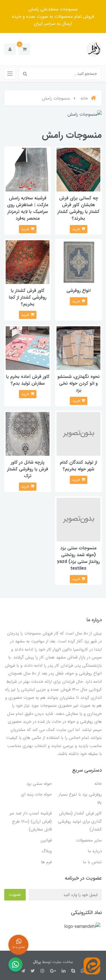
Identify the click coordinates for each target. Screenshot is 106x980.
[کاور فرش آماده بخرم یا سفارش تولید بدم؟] (27, 347)
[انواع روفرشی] (78, 261)
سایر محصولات (89, 840)
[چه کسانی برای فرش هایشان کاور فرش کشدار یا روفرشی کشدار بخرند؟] (78, 169)
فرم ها (46, 862)
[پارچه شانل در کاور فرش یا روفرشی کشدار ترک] (27, 433)
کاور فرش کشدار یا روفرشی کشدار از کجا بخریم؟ (27, 297)
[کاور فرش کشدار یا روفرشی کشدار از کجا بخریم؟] (27, 261)
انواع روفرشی (78, 290)
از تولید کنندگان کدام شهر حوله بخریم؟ (78, 466)
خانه (98, 783)
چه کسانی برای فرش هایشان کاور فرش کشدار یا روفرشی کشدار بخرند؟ (78, 208)
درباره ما (95, 851)
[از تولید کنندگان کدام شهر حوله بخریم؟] (78, 433)
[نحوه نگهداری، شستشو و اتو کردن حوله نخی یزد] (78, 347)
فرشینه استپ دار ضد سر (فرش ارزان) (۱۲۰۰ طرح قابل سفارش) (31, 821)
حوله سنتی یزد (39, 783)
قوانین (46, 840)
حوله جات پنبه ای (36, 794)
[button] (24, 49)
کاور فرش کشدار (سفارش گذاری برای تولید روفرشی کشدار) (80, 821)
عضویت (15, 894)
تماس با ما (92, 862)
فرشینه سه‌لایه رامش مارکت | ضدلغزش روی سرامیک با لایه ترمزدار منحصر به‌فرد (27, 208)
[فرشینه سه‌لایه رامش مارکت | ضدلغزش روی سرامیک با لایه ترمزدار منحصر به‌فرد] (27, 169)
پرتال (37, 962)
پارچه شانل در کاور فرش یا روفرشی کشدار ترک (27, 469)
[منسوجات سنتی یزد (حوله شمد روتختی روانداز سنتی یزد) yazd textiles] (78, 519)
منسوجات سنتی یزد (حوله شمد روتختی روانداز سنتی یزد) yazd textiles (78, 558)
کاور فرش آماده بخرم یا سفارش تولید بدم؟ (27, 380)
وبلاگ (47, 851)
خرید (76, 229)
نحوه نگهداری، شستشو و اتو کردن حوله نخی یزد (78, 383)
